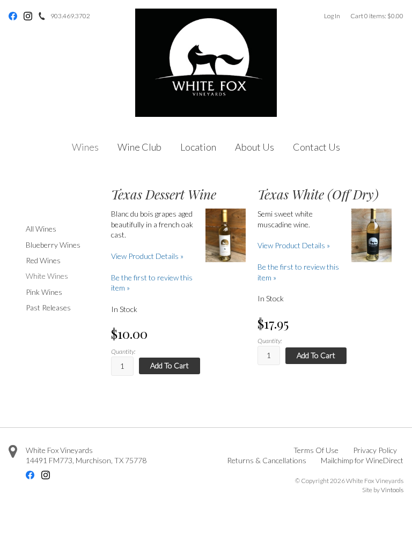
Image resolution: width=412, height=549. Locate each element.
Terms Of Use (316, 450)
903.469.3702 (70, 16)
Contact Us (316, 147)
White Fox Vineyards (59, 450)
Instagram (28, 16)
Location (198, 147)
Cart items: (376, 16)
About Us (254, 147)
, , (86, 460)
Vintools (392, 490)
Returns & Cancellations (266, 460)
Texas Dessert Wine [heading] (163, 194)
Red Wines (43, 260)
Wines (85, 147)
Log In (332, 16)
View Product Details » (147, 256)
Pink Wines (44, 291)
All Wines (41, 228)
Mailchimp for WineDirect (362, 460)
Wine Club (139, 147)
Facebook (13, 16)
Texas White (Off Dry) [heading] (318, 194)
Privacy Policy (375, 450)
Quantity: (123, 351)
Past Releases (48, 307)
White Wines (47, 275)
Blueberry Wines (53, 244)
